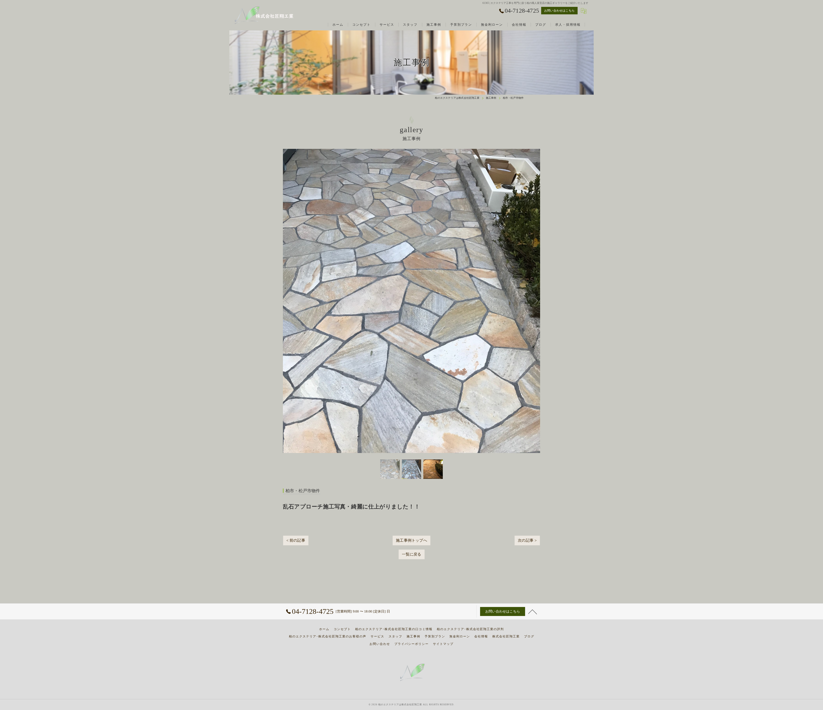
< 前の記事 (295, 464)
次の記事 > (527, 464)
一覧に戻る (411, 478)
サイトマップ (443, 644)
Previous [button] (347, 263)
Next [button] (476, 263)
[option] (390, 392)
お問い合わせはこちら (559, 10)
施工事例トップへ (411, 464)
